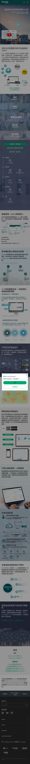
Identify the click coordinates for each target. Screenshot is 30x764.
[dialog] (15, 382)
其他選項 (14, 387)
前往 (15, 383)
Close (26, 374)
